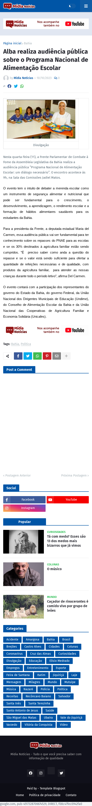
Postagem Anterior (18, 475)
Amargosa (32, 639)
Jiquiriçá (58, 675)
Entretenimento (37, 668)
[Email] (56, 356)
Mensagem (13, 682)
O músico (54, 569)
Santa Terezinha (39, 703)
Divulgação (13, 661)
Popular (24, 522)
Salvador (64, 696)
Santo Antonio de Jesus (22, 710)
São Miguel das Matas (21, 717)
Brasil (66, 639)
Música (11, 689)
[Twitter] (16, 86)
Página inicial (12, 43)
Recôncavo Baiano (38, 696)
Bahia (28, 43)
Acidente (12, 639)
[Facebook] (9, 86)
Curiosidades (67, 654)
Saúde (50, 710)
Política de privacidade (45, 795)
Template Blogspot (52, 788)
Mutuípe (70, 682)
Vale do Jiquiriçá (71, 717)
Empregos (13, 668)
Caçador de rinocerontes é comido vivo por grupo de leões (67, 606)
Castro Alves (32, 646)
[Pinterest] (47, 356)
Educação (35, 661)
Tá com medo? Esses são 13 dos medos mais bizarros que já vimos (66, 541)
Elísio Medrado (59, 661)
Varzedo (11, 725)
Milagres (34, 682)
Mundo (52, 682)
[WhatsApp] (22, 86)
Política (26, 344)
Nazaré (28, 689)
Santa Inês (13, 703)
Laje (74, 675)
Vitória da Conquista (38, 725)
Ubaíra (48, 717)
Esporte (61, 668)
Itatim (41, 675)
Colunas (72, 646)
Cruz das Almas (40, 654)
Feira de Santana (18, 675)
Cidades (54, 646)
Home (20, 795)
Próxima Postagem (74, 475)
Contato (71, 795)
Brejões (11, 646)
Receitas (12, 696)
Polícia (45, 689)
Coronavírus (14, 654)
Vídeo (64, 725)
